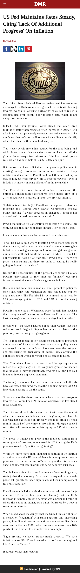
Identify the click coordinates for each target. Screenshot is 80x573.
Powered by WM (50, 569)
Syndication (31, 569)
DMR (40, 4)
